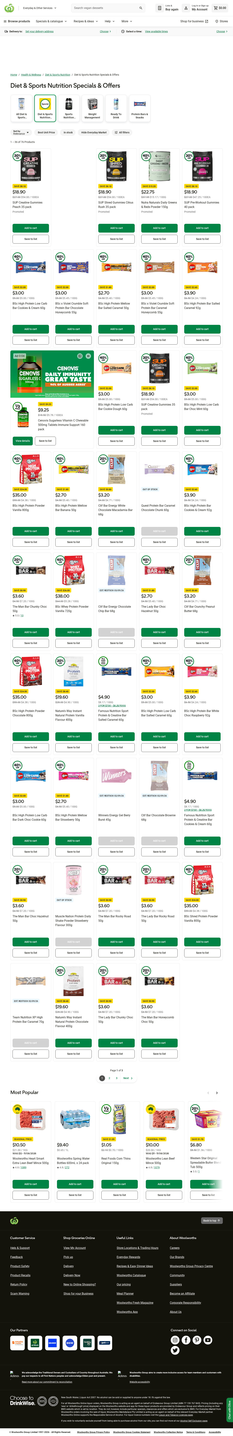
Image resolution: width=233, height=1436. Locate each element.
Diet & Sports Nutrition (57, 74)
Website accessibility (140, 1382)
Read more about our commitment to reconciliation (47, 1382)
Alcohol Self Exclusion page (193, 1421)
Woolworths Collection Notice (168, 1432)
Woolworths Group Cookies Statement (131, 1432)
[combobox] (108, 8)
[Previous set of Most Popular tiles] (208, 1093)
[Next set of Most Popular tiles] (217, 1093)
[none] (195, 8)
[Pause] (88, 356)
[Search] (141, 8)
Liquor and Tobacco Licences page (176, 1415)
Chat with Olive (229, 1410)
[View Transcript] (80, 356)
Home (13, 74)
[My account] (186, 8)
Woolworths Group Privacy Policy (93, 1432)
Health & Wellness (31, 74)
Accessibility (215, 1432)
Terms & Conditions (195, 1432)
